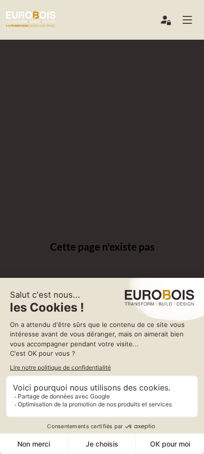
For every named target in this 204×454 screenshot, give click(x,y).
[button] (191, 20)
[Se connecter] (166, 22)
